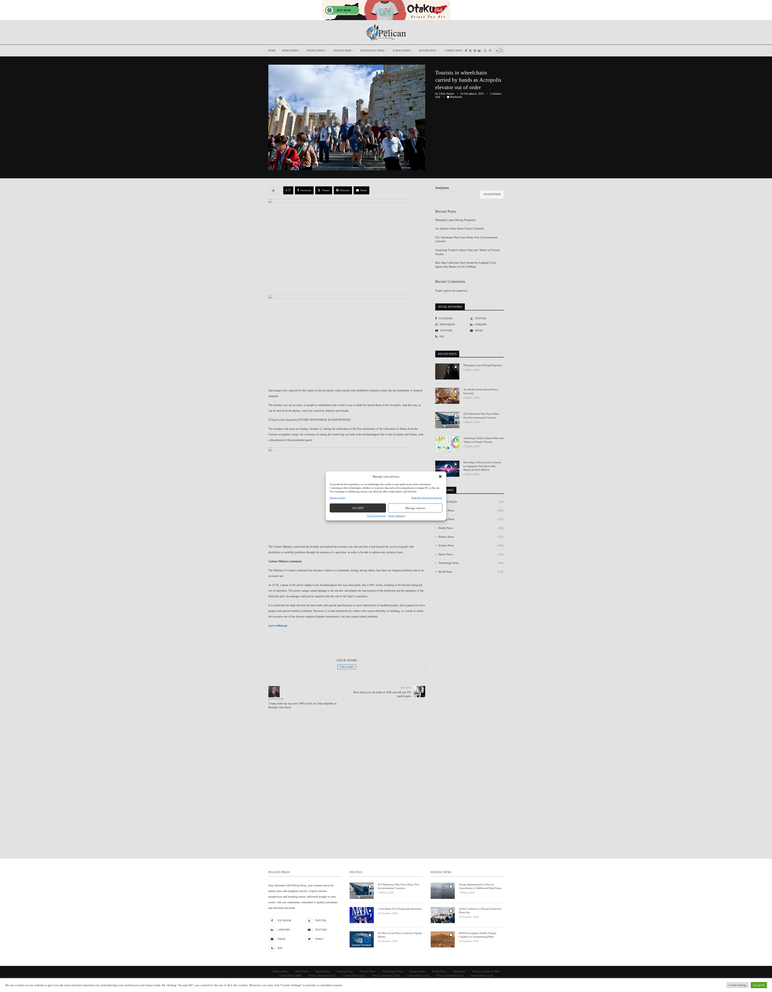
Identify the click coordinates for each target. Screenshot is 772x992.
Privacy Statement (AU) (386, 975)
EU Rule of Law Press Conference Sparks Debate (400, 935)
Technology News (372, 50)
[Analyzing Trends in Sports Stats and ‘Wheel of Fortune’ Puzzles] (447, 444)
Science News (401, 50)
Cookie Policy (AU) (418, 975)
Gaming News (453, 50)
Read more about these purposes (427, 497)
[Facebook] (466, 50)
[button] (440, 477)
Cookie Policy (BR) (290, 975)
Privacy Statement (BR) (486, 971)
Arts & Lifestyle (471, 501)
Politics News (316, 50)
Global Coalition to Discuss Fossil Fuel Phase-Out (480, 910)
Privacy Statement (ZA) (322, 975)
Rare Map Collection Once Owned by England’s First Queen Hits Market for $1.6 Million (482, 466)
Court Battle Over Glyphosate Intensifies (400, 908)
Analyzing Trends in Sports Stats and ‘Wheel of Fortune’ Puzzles (483, 440)
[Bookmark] (490, 50)
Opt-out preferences (376, 515)
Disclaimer (459, 971)
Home (272, 50)
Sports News (471, 554)
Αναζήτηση (442, 187)
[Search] (485, 50)
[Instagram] (475, 50)
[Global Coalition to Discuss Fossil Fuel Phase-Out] (443, 915)
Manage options (415, 508)
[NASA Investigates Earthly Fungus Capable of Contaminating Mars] (443, 939)
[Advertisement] (347, 644)
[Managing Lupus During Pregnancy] (447, 371)
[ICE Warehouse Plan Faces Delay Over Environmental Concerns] (447, 420)
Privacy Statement (396, 515)
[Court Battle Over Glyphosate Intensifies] (362, 915)
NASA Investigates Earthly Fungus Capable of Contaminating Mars (477, 935)
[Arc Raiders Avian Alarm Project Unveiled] (447, 396)
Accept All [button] (759, 985)
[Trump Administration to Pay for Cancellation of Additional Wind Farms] (443, 891)
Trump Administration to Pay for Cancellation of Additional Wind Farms (480, 886)
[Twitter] (470, 50)
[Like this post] (289, 190)
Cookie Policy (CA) (481, 975)
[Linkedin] (479, 50)
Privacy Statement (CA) (450, 975)
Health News (427, 50)
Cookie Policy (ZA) (354, 975)
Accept (358, 508)
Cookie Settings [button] (737, 985)
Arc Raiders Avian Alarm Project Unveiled (459, 228)
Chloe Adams (446, 93)
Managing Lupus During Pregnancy (455, 219)
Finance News (342, 50)
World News (290, 50)
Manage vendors (338, 497)
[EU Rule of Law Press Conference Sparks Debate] (362, 939)
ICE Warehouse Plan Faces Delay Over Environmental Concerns (481, 415)
